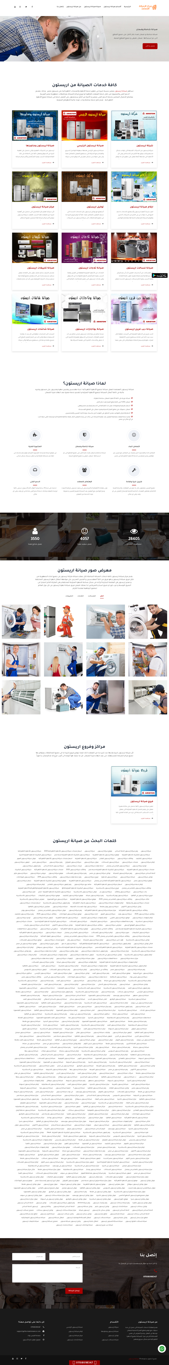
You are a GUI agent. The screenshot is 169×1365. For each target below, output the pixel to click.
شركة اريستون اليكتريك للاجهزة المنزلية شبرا (50, 921)
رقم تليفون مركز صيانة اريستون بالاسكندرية (57, 1099)
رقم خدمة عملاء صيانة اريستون (94, 1151)
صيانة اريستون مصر (84, 1007)
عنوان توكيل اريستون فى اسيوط (51, 1199)
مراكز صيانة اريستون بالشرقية (99, 1136)
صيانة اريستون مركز (27, 1036)
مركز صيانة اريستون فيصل (131, 1166)
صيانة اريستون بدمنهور (96, 1081)
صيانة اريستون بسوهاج (83, 1099)
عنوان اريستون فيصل (69, 1188)
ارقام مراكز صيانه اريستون (119, 1055)
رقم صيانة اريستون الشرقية (75, 1062)
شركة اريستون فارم (20, 873)
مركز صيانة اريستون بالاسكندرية (87, 992)
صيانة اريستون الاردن (142, 1036)
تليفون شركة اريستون (22, 862)
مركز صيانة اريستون (43, 207)
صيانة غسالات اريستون (139, 268)
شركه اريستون (89, 851)
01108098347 (35, 1327)
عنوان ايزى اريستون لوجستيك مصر (47, 1181)
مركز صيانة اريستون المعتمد (31, 984)
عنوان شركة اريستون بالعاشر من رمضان (52, 910)
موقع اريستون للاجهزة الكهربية (94, 1184)
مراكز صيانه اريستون (74, 1055)
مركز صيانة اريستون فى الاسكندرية (87, 1166)
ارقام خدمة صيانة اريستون (119, 1003)
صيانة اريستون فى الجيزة (110, 1166)
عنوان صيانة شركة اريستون (85, 958)
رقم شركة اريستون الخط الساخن (126, 851)
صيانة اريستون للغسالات (126, 1092)
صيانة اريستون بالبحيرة (96, 1018)
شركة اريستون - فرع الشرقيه (143, 973)
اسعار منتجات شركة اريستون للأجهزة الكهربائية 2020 (63, 851)
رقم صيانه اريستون (108, 992)
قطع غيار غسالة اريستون (28, 1214)
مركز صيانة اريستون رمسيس (65, 1140)
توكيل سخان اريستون (84, 1214)
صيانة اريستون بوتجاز (93, 1170)
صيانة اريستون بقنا (46, 1088)
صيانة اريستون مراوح (74, 1129)
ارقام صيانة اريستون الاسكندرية (120, 1062)
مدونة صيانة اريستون (92, 7)
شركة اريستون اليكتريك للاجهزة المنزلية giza (77, 888)
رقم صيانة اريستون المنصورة (105, 1058)
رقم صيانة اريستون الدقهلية (140, 1055)
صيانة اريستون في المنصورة (92, 1144)
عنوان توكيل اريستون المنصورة (24, 1188)
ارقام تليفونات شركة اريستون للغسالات (53, 955)
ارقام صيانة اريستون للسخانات (46, 1173)
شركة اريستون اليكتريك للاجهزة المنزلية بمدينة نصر (134, 929)
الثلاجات (80, 596)
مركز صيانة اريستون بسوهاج (75, 1118)
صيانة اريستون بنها (31, 1051)
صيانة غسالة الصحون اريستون (112, 1221)
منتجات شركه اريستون (24, 921)
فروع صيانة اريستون (141, 801)
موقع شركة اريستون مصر (143, 881)
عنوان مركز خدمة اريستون (29, 1199)
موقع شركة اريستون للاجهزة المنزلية (83, 899)
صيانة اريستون (121, 91)
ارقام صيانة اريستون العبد (32, 999)
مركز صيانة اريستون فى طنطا (88, 1140)
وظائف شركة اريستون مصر (31, 977)
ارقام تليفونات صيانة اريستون (122, 1121)
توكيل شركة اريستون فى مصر (99, 873)
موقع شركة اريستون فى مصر (26, 944)
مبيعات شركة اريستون (54, 933)
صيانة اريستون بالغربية (120, 1084)
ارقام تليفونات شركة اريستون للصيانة (94, 966)
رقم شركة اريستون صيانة (95, 896)
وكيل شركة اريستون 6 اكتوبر (131, 907)
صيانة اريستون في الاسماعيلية (39, 1166)
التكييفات (69, 596)
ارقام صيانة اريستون (141, 207)
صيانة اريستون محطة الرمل (25, 1110)
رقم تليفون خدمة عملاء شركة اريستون (94, 951)
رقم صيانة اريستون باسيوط (75, 1081)
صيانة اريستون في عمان (22, 1073)
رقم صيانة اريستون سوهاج (45, 1077)
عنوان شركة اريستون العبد (63, 973)
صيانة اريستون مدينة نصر (63, 1036)
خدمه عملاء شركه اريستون (97, 977)
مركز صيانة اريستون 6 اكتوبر (141, 1151)
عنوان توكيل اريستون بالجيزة (106, 1195)
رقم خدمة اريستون (80, 1192)
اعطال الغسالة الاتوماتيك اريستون (79, 1218)
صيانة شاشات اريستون (40, 329)
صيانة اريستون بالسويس (122, 1095)
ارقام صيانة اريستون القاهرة (43, 1010)
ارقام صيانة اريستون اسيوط (29, 1084)
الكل (102, 596)
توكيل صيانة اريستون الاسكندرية (32, 1132)
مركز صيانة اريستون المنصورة (29, 1062)
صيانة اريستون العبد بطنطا (24, 1040)
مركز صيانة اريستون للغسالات (83, 1147)
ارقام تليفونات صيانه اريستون (34, 1081)
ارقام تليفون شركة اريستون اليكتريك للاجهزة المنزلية (128, 966)
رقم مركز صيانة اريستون (103, 1007)
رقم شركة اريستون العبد (100, 973)
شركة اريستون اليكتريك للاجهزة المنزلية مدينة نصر (72, 855)
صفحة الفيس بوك (34, 1336)
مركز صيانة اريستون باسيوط (118, 1029)
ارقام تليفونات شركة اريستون (143, 918)
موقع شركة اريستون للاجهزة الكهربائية (74, 929)
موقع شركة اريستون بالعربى (120, 918)
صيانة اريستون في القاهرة (33, 1014)
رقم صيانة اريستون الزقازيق (28, 1055)
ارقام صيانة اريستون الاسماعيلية (53, 1084)
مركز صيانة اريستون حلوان (71, 1155)
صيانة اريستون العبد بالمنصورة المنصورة (50, 1018)
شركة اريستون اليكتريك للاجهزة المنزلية (136, 855)
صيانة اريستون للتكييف (113, 1144)
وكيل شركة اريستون (94, 981)
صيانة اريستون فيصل (23, 1033)
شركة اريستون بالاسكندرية (25, 896)
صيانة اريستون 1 (79, 1088)
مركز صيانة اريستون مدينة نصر (27, 1095)
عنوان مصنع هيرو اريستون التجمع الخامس (134, 1195)
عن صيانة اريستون (73, 7)
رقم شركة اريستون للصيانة (122, 873)
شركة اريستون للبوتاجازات (25, 877)
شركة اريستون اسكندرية (144, 921)
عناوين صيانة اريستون (46, 1066)
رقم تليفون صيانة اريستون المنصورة (26, 1099)
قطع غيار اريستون (100, 1214)
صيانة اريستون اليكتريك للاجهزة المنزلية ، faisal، (63, 1132)
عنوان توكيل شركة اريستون (68, 951)
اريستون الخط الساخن (30, 1207)
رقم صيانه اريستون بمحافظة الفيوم (93, 1173)
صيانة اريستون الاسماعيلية (138, 1025)
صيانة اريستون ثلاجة (50, 1025)
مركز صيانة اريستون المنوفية (63, 1033)
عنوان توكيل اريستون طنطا (31, 1184)
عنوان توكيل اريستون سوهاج (137, 1184)
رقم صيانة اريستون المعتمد (30, 996)
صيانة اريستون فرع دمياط (71, 1151)
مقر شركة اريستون (28, 892)
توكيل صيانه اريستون (147, 1066)
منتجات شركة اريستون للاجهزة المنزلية (140, 870)
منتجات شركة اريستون (130, 862)
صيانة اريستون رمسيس (137, 1140)
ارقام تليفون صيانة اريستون (121, 1125)
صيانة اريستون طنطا (44, 1040)
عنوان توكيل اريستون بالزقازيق (76, 1199)
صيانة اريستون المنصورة (22, 1010)
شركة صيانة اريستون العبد (140, 1084)
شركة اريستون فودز (125, 914)
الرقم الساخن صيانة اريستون (95, 1129)
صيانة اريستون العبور (29, 1029)
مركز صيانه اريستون (71, 1103)
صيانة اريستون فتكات (48, 1051)
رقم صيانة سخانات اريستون (120, 1203)
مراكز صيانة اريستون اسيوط (99, 1121)
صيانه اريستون (125, 984)
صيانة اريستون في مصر (51, 1044)
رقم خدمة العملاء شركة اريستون (121, 921)
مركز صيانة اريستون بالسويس (123, 1136)
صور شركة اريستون (122, 933)
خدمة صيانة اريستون (47, 988)
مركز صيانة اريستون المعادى (143, 1110)
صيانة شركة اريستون (127, 877)
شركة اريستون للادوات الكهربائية (84, 903)
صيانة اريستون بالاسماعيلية (73, 1170)
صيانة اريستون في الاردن (123, 1036)
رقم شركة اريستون (55, 862)
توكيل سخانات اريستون (138, 1207)
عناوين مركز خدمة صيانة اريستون (139, 1155)
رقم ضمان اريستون (95, 1177)
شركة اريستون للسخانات (110, 862)
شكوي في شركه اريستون (49, 929)
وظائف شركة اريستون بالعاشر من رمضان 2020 (115, 899)
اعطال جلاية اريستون (90, 1221)
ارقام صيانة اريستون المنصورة (66, 1010)
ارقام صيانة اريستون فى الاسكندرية (110, 1103)
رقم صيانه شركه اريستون (141, 936)
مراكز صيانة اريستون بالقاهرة (144, 1125)
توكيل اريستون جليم (102, 1207)
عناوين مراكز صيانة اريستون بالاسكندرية (139, 1107)
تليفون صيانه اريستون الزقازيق (48, 1155)
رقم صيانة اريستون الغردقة (105, 1066)
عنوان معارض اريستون (116, 1184)
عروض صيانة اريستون (87, 1040)
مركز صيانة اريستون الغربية (30, 1025)
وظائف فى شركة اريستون (99, 970)
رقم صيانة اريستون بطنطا (137, 1021)
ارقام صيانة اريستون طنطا (51, 1136)
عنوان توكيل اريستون (147, 1181)
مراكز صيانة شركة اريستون (28, 936)
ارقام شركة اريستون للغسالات (102, 933)
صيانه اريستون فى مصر (142, 1173)
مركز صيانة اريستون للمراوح (98, 1114)
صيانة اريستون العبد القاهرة (144, 1033)
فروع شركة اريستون (91, 877)
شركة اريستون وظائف (122, 892)
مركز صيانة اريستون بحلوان (121, 1110)
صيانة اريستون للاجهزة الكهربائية (136, 1118)
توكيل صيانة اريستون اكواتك (119, 1088)
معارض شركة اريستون (113, 925)
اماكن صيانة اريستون (142, 1121)
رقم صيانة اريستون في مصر (118, 1070)
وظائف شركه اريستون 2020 (46, 914)
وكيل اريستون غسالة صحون (70, 1221)
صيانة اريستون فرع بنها (69, 1158)
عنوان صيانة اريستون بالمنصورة (50, 1103)
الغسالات (92, 596)
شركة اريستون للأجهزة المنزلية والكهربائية (94, 944)
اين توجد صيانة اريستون (64, 1092)
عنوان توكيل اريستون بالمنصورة (35, 1192)
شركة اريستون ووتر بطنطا (109, 907)
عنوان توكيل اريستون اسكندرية (100, 1199)
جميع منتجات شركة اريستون (54, 940)
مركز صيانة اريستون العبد (47, 1007)
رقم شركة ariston (84, 1203)
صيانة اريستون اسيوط (146, 1058)
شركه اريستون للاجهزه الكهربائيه (31, 933)
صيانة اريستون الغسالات (46, 1058)
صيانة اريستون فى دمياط (31, 1044)
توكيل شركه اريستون (82, 973)
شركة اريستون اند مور (69, 944)
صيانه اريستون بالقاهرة (147, 1099)
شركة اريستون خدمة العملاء (27, 929)
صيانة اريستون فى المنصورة (53, 1062)
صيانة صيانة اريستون (142, 1062)
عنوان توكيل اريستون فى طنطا (100, 1192)
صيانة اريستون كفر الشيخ (89, 1077)
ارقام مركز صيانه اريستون (70, 1021)
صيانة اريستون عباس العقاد (104, 1099)
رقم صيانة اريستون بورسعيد (86, 1092)
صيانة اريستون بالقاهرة (27, 1007)
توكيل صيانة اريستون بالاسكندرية (93, 1051)
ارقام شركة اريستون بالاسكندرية (139, 981)
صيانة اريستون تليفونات (26, 1155)
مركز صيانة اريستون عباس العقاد (137, 1103)
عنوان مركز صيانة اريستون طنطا (49, 1170)
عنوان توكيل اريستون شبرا (140, 1199)
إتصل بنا (60, 7)
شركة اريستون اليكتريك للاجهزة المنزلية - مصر (54, 892)
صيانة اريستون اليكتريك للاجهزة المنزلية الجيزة (113, 1162)
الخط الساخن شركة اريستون (145, 873)
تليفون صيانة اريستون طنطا (90, 1158)
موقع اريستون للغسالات (114, 1177)
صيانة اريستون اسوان (101, 1125)
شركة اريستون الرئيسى (43, 973)
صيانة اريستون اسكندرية (137, 999)
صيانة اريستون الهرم (72, 1144)
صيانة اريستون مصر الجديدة (113, 1158)
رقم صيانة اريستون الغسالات (60, 1047)
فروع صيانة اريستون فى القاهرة (66, 1040)
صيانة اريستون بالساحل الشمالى (52, 1055)
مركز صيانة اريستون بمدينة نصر (53, 1114)
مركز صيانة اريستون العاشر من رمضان (33, 1047)
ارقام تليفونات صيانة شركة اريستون (111, 903)
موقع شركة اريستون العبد (121, 973)
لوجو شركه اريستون (23, 918)
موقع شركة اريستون (105, 851)
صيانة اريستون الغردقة (98, 1070)
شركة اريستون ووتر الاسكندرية (117, 896)
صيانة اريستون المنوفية (66, 1058)
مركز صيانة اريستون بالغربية (54, 1129)
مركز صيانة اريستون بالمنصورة (27, 1003)
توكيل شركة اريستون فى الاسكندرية (109, 955)
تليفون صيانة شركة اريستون (43, 918)
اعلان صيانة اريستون (142, 1007)
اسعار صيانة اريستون (106, 1073)
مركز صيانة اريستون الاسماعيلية (95, 1055)
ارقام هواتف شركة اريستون (87, 962)
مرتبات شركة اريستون (74, 866)
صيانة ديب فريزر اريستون (139, 329)
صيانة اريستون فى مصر (65, 1066)
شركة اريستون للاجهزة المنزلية (86, 859)
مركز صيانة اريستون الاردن (65, 1073)
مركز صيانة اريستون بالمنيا (76, 1114)
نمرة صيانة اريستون (141, 1132)
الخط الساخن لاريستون (121, 1210)
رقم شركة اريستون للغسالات (59, 970)
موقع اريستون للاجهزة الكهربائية (125, 1181)
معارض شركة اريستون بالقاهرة (39, 907)
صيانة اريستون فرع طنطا (31, 1021)
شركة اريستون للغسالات (78, 921)
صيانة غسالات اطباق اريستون (136, 1221)
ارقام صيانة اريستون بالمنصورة (99, 996)
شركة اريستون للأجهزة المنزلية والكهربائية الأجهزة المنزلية (38, 888)
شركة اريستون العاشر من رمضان (118, 866)
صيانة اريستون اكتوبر (85, 1058)
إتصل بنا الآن (150, 46)
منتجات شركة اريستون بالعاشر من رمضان (79, 936)
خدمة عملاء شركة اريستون (94, 866)
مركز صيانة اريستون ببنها (25, 1077)
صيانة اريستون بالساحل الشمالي (55, 999)
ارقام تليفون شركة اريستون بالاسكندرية (138, 955)
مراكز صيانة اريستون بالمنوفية (98, 1110)
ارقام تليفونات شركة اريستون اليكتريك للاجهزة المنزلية (118, 962)
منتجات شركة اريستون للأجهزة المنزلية (139, 947)
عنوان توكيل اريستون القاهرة (76, 1177)
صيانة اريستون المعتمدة (66, 988)
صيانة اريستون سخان (77, 999)
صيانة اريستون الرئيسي (90, 146)
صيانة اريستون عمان (83, 1033)
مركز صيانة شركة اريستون (120, 951)
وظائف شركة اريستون (125, 859)
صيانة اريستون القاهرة (114, 1118)
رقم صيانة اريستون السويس (118, 1051)
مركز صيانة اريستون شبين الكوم (52, 1162)
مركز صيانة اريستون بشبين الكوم (137, 1158)
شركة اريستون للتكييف (144, 859)
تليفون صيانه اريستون (72, 1107)
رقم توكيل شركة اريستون (22, 951)
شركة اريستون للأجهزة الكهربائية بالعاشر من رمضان (112, 881)
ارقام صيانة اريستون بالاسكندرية (93, 1025)
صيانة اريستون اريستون (41, 1033)
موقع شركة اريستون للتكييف (73, 896)
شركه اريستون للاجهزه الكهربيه (67, 918)
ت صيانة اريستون (130, 1077)
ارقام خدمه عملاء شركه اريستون (45, 951)
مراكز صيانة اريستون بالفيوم (134, 1144)
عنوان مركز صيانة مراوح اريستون (137, 1177)
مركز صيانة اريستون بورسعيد (115, 1155)
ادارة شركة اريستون (91, 914)
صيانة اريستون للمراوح (28, 1103)
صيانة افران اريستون (47, 1214)
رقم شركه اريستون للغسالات (76, 873)
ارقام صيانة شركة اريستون (35, 884)
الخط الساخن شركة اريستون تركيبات (36, 925)
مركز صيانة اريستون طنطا (29, 1158)
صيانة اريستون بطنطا (23, 992)
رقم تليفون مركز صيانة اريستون (62, 992)
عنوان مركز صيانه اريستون (53, 1144)
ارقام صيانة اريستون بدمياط (69, 1051)
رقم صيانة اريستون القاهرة (97, 1088)
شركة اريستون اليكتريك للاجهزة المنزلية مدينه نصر (106, 870)
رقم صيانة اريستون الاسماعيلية (118, 1018)
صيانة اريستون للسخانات (113, 1170)
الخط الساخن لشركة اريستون (142, 1210)
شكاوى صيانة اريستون (102, 1014)
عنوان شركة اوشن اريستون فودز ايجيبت (141, 1188)
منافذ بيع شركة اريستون (82, 884)
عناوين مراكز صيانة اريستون (74, 1095)
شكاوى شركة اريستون (24, 973)
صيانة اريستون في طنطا (146, 1092)
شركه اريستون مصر (117, 970)
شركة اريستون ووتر (28, 910)
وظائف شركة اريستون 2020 (76, 870)
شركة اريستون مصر (39, 862)
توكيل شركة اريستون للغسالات (43, 962)
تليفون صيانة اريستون (104, 1036)
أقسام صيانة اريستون (112, 7)
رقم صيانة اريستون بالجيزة (97, 1062)
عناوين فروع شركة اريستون (49, 944)
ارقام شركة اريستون (148, 862)
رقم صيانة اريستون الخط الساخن (98, 1095)
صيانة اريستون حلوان (22, 1125)
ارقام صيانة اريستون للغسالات (27, 1162)
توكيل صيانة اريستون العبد (86, 1073)
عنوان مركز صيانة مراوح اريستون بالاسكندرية (129, 1192)
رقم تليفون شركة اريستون (32, 866)
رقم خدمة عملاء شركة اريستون (70, 877)
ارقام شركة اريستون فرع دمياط (115, 981)
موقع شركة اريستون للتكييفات (49, 896)
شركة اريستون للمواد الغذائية (51, 936)
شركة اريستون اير (106, 892)
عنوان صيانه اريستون (95, 1118)
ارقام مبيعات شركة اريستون (27, 955)
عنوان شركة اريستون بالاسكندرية (85, 892)
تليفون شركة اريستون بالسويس (35, 970)
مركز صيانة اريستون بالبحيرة (99, 1084)
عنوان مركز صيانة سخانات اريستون (57, 1195)
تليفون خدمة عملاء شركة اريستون (82, 955)
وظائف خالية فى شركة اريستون (102, 929)
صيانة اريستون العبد (63, 981)
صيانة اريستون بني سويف (69, 1173)
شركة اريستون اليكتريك (23, 870)
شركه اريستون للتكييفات (98, 921)
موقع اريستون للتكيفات (55, 1177)
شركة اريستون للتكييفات (140, 933)
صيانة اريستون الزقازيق (118, 999)
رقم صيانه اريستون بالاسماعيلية (27, 1107)
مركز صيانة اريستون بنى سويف (141, 1003)
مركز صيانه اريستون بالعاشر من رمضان (138, 1170)
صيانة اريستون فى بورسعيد (62, 1166)
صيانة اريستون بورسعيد (121, 996)
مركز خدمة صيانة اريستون (106, 1010)
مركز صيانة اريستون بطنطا (145, 1073)
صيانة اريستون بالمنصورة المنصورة (94, 1021)
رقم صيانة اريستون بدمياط (92, 1155)
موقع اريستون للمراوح (70, 1181)
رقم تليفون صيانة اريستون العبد (139, 988)
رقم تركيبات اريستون (100, 1203)
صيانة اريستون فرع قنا (73, 1029)
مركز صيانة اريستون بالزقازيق (29, 1114)
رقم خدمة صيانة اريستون (73, 1003)
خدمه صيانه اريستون (115, 1107)
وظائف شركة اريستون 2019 (47, 877)
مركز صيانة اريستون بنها (78, 1070)
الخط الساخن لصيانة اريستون (63, 1207)
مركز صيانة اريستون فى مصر (118, 1151)
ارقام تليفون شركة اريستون (121, 944)
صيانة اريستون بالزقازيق (85, 1066)
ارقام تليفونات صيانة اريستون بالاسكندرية (37, 1140)
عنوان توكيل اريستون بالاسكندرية (32, 1177)
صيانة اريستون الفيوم (117, 1021)
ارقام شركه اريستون (80, 970)
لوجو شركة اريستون (139, 866)
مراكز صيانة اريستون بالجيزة (138, 1129)
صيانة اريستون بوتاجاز (54, 1118)
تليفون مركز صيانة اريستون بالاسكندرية (80, 1162)
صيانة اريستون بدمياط (141, 1047)
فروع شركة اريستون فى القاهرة (142, 896)
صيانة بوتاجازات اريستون (89, 329)
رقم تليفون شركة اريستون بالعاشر (59, 884)
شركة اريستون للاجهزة (109, 877)
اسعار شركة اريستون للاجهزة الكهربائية (108, 884)
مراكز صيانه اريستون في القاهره (94, 1107)
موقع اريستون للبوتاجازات (23, 1181)
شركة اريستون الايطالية (118, 977)
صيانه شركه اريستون (60, 907)
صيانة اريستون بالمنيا (33, 1144)
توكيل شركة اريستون (145, 877)
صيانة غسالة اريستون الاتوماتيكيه (33, 1218)
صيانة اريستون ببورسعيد (117, 1129)
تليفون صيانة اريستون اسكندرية (120, 1173)
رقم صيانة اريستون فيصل (106, 1147)
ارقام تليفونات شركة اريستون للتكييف (94, 918)
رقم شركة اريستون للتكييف (24, 914)
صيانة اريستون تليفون (139, 1029)
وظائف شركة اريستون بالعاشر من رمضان (136, 888)
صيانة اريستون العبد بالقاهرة (51, 1003)
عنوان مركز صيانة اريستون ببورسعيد (73, 1121)
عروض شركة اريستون (38, 873)
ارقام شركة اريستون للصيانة (93, 940)
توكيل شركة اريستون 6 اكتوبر (62, 925)
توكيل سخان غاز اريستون (101, 1210)
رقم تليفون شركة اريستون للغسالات (62, 1203)
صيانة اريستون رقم (102, 1047)
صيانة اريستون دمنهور (141, 996)
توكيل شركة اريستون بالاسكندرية (137, 940)
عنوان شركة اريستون (91, 862)
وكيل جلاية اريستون (120, 1218)
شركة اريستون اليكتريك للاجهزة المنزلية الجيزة (35, 855)
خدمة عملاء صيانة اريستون (141, 1018)
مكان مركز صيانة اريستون (26, 1170)
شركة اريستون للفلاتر (107, 859)
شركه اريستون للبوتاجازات (76, 977)
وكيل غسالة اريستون (84, 1207)
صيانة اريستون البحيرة (51, 1021)
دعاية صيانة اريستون (43, 1036)
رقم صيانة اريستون (47, 981)
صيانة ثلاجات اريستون (91, 268)
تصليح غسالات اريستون (25, 1210)
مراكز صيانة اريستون (146, 1077)
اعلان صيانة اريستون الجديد (97, 999)
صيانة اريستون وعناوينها (40, 146)
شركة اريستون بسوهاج (44, 947)
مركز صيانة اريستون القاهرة (127, 1066)
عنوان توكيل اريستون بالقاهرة (90, 1188)
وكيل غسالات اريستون (65, 1214)
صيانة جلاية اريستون (117, 1214)
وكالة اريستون (46, 1207)
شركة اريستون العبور (108, 914)
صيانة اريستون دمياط (120, 1014)
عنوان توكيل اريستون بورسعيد (82, 1195)
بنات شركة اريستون (140, 892)
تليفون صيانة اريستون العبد (77, 1084)
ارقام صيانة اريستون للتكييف (142, 1162)
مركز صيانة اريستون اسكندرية (51, 1107)
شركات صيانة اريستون (125, 1073)
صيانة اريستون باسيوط (116, 1081)
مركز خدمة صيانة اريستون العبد (94, 1029)
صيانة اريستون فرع (138, 1051)
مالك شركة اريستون (142, 899)
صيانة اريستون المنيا (25, 1173)
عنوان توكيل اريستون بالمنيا (142, 1203)
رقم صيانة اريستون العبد (52, 984)
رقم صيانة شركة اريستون (136, 970)
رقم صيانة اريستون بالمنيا (70, 1025)
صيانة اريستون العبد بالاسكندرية (89, 988)
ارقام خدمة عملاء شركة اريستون (42, 958)
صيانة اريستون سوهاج (55, 1081)
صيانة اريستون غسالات (49, 1158)
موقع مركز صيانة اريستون (61, 1147)
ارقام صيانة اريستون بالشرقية (56, 1070)
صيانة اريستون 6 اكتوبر (40, 1125)
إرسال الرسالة (74, 1291)
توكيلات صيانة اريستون (101, 1033)
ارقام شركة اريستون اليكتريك (68, 966)
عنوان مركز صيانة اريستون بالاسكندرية (51, 1110)
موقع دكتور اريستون (121, 1199)
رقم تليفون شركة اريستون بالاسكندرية (56, 903)
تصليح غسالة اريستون (50, 1221)
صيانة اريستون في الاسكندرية (32, 1070)
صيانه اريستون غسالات (125, 992)
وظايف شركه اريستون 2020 (144, 914)
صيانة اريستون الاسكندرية (127, 1010)
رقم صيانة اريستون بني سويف (80, 1014)
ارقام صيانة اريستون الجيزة (136, 1081)
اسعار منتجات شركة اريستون (30, 903)
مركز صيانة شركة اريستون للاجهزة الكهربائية (100, 910)
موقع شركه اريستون (56, 873)
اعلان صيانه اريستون (87, 1010)
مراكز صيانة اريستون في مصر (31, 1129)
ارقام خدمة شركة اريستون (134, 884)
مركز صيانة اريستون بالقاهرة (111, 1077)
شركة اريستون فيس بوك (138, 977)
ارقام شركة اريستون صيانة (66, 962)
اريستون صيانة (84, 1210)
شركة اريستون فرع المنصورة (57, 899)
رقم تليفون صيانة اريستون (123, 1007)
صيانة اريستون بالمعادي (127, 1058)
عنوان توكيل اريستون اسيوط (70, 1184)
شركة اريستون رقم (74, 940)
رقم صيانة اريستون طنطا (115, 1044)
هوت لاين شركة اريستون (114, 940)
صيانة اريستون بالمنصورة (28, 988)
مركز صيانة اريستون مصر (44, 1092)
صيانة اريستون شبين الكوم (93, 1044)
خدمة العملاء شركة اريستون (107, 958)
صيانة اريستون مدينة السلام (61, 1125)
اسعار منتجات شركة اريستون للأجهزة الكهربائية (55, 859)
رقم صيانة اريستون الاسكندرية (114, 988)
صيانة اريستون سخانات (76, 1110)
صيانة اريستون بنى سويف (145, 1040)
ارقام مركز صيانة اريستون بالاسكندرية (131, 1147)
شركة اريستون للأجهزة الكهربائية (29, 851)
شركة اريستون (144, 146)
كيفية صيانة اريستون (63, 1088)
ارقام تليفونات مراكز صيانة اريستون (36, 1147)
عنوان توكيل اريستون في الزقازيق (60, 1192)
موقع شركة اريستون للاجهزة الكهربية (106, 855)
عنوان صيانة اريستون (105, 1040)
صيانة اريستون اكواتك (66, 1007)
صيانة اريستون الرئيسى (145, 992)
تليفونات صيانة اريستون (82, 1125)
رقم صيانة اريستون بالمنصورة (28, 1151)
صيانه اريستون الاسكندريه (122, 1132)
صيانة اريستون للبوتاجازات (141, 1114)
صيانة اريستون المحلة (26, 1018)
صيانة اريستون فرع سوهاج (67, 1077)
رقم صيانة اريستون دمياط (121, 1047)
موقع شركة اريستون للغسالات (31, 940)
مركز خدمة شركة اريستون (129, 958)
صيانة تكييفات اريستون (40, 268)
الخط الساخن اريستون (25, 1203)
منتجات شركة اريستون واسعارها (137, 903)
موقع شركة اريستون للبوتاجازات (70, 914)
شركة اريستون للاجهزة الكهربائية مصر (108, 947)
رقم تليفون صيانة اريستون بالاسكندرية (96, 1132)
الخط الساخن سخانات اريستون (138, 1214)
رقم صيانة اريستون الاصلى (107, 984)
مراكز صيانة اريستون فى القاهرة (47, 1121)
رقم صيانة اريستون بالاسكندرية (56, 1014)
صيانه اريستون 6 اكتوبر (139, 1070)
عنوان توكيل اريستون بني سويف (31, 1195)
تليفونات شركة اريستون (64, 958)
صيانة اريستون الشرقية (28, 1088)
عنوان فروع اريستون (51, 1184)
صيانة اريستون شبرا (26, 1121)
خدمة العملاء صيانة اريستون (24, 1058)
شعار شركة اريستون (24, 881)
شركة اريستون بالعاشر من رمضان (76, 933)
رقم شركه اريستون (75, 910)
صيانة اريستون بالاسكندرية (27, 981)
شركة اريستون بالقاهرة (30, 966)
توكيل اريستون (95, 207)
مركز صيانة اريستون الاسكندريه (51, 1029)
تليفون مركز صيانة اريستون (122, 1033)
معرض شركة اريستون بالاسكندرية (32, 899)
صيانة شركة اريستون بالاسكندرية (143, 951)
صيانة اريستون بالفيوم (106, 1092)
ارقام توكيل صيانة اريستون (71, 1044)
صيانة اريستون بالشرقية (50, 1151)
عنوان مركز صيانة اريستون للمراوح (114, 1140)
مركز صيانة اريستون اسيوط (52, 996)
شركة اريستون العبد (48, 966)
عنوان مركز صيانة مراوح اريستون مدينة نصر (96, 1181)
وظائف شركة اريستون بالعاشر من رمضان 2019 (112, 936)
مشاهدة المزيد (145, 163)
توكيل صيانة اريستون (140, 984)
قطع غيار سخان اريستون (139, 1218)
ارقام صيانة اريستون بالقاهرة (44, 1073)
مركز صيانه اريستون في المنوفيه (28, 1136)
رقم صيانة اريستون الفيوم (125, 1040)
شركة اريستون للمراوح (73, 862)
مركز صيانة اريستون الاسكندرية (25, 1066)
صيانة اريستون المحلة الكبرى (136, 1044)
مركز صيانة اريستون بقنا (76, 1018)
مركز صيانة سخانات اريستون (66, 1210)
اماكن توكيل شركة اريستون (143, 944)
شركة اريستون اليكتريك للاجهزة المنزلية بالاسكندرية (74, 947)
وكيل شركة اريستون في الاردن (54, 977)
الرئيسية (127, 7)
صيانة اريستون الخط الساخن (51, 1095)
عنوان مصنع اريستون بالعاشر (48, 1188)
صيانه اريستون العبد (138, 1014)
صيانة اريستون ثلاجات (147, 1010)
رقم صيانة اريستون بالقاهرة (84, 1036)
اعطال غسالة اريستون (56, 1218)
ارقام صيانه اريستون (41, 992)
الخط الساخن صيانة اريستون (75, 996)
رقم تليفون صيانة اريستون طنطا (74, 1136)
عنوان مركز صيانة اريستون (120, 1114)
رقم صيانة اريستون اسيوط (23, 1092)
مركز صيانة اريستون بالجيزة (126, 1099)
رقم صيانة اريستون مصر (140, 1088)
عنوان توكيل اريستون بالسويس (114, 1188)
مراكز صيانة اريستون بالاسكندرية (32, 1118)
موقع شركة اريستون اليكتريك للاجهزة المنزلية (50, 881)
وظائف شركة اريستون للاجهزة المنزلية (88, 925)
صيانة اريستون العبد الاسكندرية (95, 1003)
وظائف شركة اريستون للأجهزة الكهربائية (133, 910)
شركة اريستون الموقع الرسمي (134, 925)
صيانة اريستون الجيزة (144, 1136)
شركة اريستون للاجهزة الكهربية (80, 881)
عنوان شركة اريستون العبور (26, 859)
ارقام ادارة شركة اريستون (25, 947)
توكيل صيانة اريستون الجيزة (83, 1047)
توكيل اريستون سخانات (44, 1210)
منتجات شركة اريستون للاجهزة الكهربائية (48, 870)
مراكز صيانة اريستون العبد (116, 1025)
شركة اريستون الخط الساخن (54, 866)
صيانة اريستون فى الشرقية (142, 1095)
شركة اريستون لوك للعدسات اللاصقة (83, 907)
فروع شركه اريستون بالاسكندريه (107, 888)
